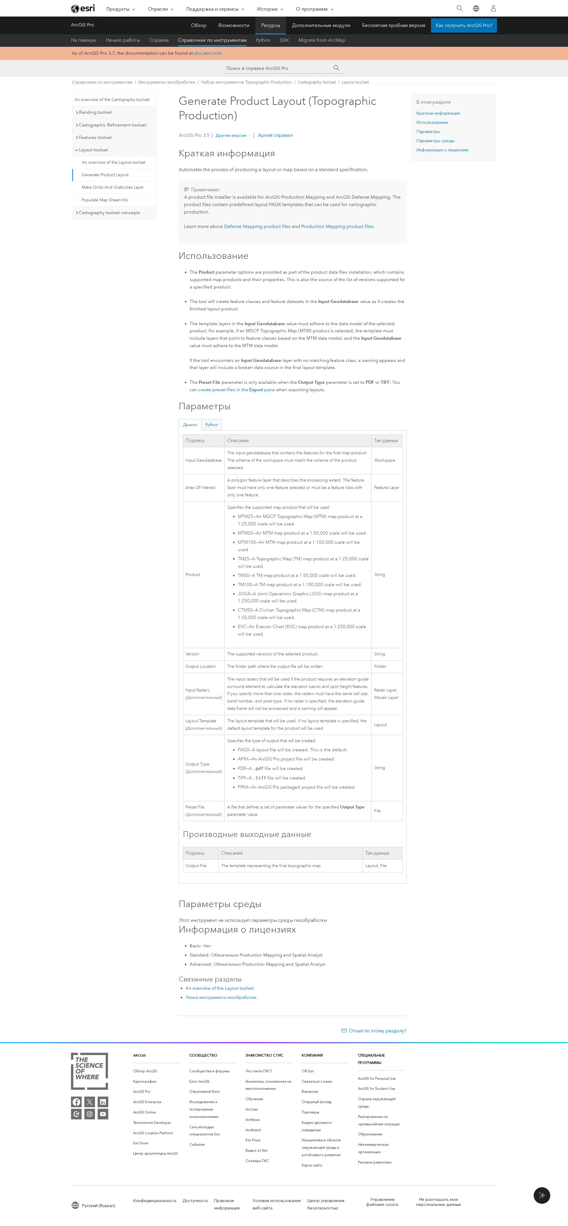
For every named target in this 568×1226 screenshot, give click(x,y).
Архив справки (275, 135)
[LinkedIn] (103, 1102)
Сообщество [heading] (203, 1055)
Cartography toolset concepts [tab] (109, 212)
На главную (83, 40)
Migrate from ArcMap (321, 40)
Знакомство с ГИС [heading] (264, 1055)
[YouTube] (103, 1114)
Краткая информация (438, 113)
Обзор (198, 25)
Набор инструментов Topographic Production (246, 82)
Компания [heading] (312, 1055)
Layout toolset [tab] (93, 150)
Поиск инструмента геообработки (220, 997)
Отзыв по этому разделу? (377, 1031)
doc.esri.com (208, 53)
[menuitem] (156, 1071)
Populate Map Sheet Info (105, 200)
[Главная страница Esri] (83, 8)
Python (263, 40)
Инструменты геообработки (166, 82)
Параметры (428, 131)
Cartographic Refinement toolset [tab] (112, 125)
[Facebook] (76, 1102)
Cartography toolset (317, 82)
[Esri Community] (76, 1114)
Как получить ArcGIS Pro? (464, 25)
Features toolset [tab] (95, 137)
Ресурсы (270, 25)
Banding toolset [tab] (95, 112)
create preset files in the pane (236, 389)
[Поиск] (459, 8)
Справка (159, 40)
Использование (432, 122)
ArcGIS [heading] (139, 1055)
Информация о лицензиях (442, 150)
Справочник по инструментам (212, 40)
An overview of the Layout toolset (113, 162)
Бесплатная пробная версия (393, 25)
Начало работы (123, 40)
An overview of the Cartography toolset (112, 99)
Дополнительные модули (321, 25)
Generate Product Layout (105, 174)
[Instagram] (89, 1114)
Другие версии (230, 135)
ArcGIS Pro (82, 25)
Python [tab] (211, 424)
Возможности (233, 25)
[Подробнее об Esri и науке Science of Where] (89, 1072)
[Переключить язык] (476, 8)
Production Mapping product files (337, 226)
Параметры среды (435, 140)
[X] (89, 1102)
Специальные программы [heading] (371, 1059)
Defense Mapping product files (257, 226)
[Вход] (493, 8)
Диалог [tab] (190, 424)
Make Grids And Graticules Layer (113, 187)
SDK (284, 40)
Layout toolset (355, 82)
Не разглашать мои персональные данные (438, 1202)
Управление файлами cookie (382, 1202)
